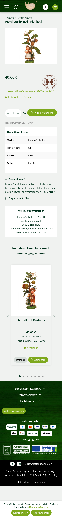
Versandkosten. (13, 475)
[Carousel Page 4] (31, 376)
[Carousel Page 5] (35, 376)
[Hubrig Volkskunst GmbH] (49, 76)
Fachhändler (28, 401)
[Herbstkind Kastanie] (31, 290)
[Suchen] (16, 7)
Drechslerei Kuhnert (28, 388)
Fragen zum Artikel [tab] (19, 198)
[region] (31, 50)
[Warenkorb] (55, 7)
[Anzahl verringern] (8, 113)
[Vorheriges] (7, 317)
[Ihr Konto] (45, 7)
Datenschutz (23, 481)
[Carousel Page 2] (23, 376)
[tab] (31, 185)
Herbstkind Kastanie (31, 320)
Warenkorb (39, 359)
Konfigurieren (20, 512)
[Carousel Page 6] (39, 376)
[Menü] (7, 7)
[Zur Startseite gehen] (31, 5)
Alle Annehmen (41, 512)
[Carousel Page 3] (27, 376)
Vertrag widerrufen (14, 410)
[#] (12, 463)
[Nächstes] (54, 317)
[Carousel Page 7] (42, 376)
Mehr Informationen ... (38, 507)
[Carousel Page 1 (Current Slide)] (20, 376)
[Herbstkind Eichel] (31, 46)
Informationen (28, 395)
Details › (20, 359)
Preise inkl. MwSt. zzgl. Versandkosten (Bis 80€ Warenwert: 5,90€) (29, 91)
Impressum (39, 481)
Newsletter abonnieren (39, 463)
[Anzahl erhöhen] (18, 113)
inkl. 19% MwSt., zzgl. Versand (31, 336)
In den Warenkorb (43, 112)
